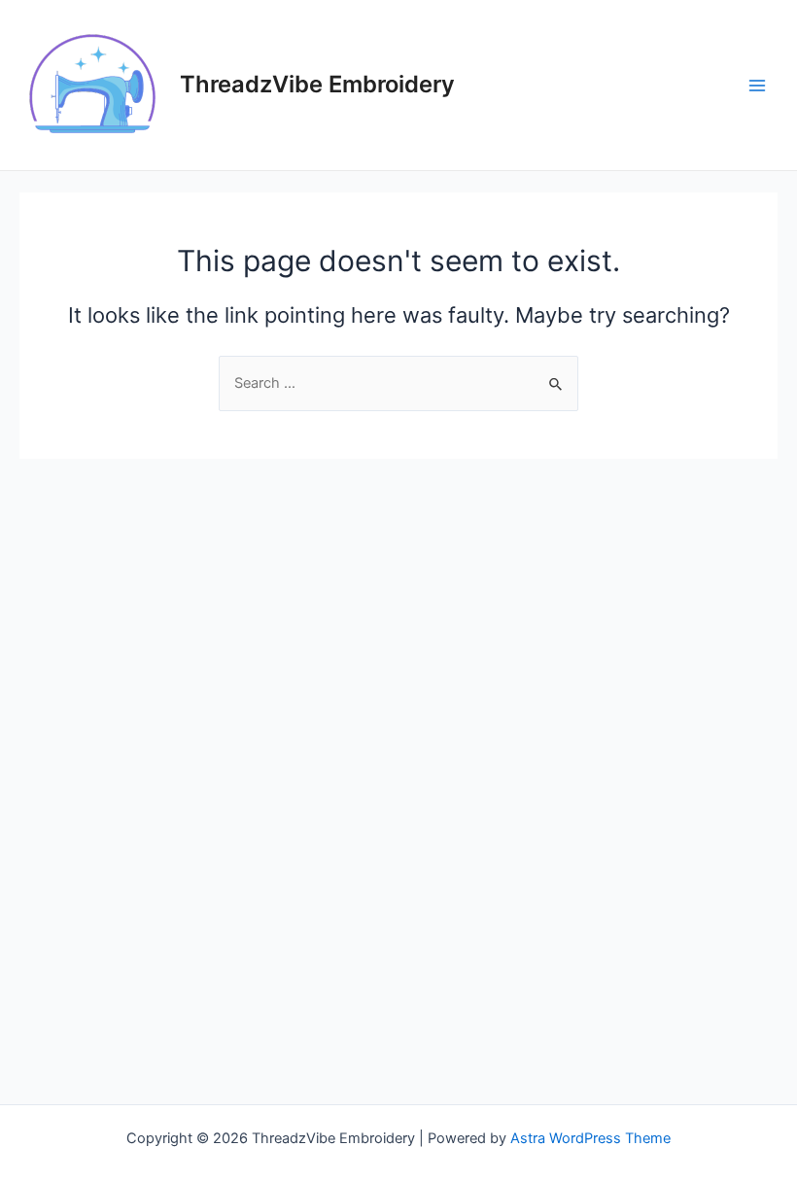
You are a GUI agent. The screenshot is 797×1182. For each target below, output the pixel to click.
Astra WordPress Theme (590, 1138)
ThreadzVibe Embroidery (317, 84)
